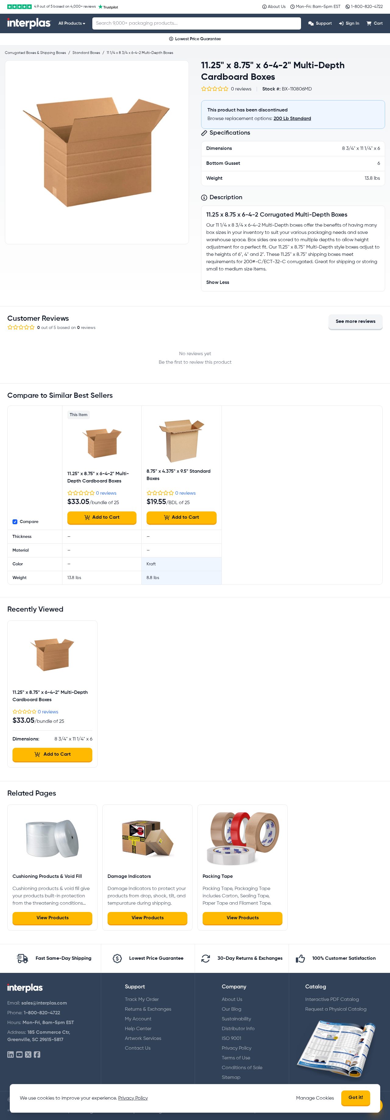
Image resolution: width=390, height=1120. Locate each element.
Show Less (217, 282)
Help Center (138, 1028)
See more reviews (355, 321)
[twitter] (28, 1055)
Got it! (356, 1097)
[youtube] (19, 1055)
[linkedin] (10, 1055)
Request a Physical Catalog (336, 1009)
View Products (53, 918)
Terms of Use (236, 1058)
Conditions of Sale (242, 1067)
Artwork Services (143, 1038)
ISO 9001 (231, 1038)
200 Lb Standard (292, 118)
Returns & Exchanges (148, 1009)
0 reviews (106, 493)
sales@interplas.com (44, 1003)
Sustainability (236, 1019)
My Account (138, 1019)
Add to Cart (105, 517)
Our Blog (231, 1009)
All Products (70, 23)
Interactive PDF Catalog (332, 999)
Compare (29, 522)
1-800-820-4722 (42, 1013)
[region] (97, 152)
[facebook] (37, 1055)
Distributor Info (238, 1028)
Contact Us (138, 1048)
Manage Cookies (315, 1098)
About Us (232, 999)
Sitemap (231, 1077)
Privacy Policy (236, 1048)
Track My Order (142, 999)
